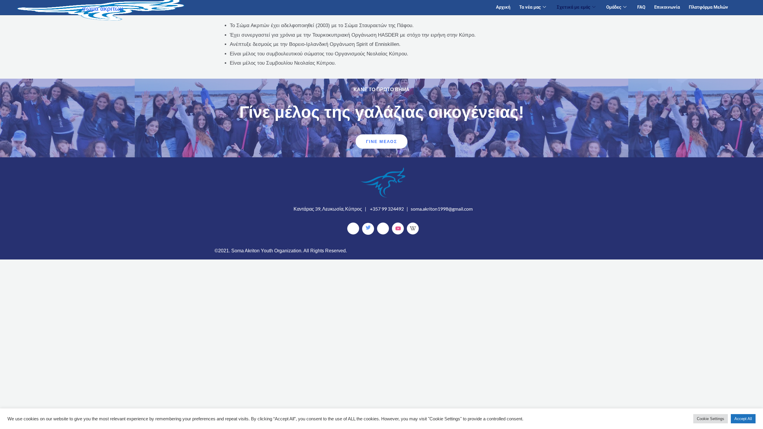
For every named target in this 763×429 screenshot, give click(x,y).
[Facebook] (353, 228)
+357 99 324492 (387, 209)
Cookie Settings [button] (710, 418)
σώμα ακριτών (102, 8)
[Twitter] (368, 229)
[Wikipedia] (413, 228)
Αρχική (503, 7)
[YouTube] (398, 228)
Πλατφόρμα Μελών (708, 7)
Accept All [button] (743, 418)
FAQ (641, 7)
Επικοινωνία (667, 7)
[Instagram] (383, 228)
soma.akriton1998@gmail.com (442, 209)
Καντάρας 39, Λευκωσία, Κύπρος (328, 209)
